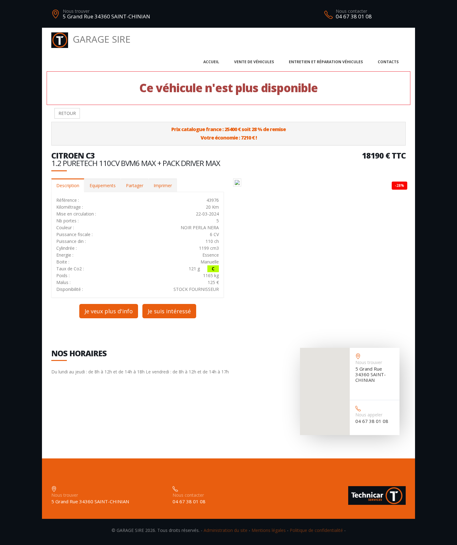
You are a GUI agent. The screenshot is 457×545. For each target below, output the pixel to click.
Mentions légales (269, 530)
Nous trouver (76, 11)
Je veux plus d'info (109, 311)
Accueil (211, 61)
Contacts (388, 61)
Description (67, 185)
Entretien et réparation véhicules (326, 61)
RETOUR (67, 113)
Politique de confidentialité (316, 530)
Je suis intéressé (169, 311)
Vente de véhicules (254, 61)
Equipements (103, 185)
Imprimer (163, 185)
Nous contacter (351, 11)
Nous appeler (368, 415)
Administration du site (225, 530)
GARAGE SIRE (102, 39)
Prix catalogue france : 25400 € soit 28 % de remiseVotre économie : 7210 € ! (228, 133)
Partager (134, 185)
